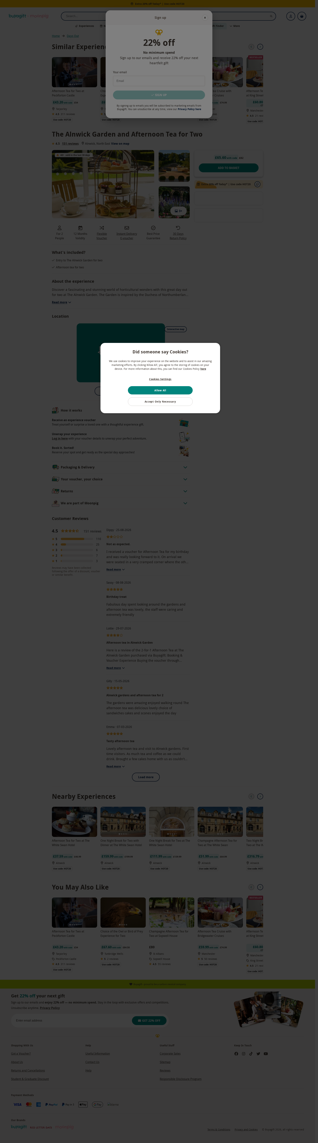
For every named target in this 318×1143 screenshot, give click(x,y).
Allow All (160, 390)
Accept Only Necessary (160, 401)
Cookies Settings (160, 379)
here (203, 369)
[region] (160, 378)
